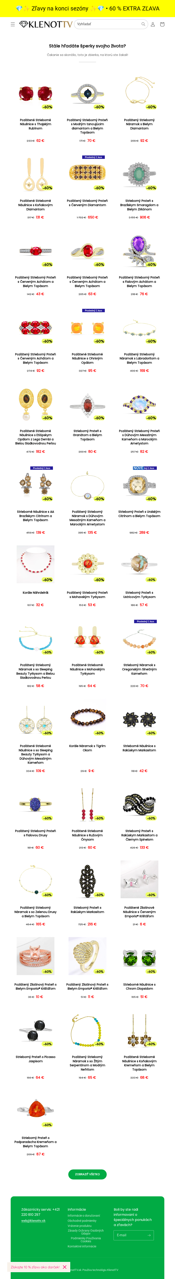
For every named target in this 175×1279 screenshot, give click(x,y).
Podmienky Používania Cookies (86, 1240)
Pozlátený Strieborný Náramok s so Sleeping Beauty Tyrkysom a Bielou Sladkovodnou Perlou (35, 671)
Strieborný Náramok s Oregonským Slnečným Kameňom (139, 669)
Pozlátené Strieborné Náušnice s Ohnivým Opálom (87, 358)
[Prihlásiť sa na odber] (149, 1235)
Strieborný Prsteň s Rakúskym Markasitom (87, 910)
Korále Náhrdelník (35, 593)
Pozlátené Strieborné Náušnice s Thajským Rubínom (35, 124)
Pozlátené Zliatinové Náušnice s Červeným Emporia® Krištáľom (139, 912)
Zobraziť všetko (87, 1174)
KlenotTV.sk (74, 1270)
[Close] (64, 1267)
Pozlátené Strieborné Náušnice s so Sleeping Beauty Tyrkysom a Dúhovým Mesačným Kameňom (35, 754)
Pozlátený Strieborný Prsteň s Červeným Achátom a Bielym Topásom (35, 281)
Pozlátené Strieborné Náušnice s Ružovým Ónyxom (87, 835)
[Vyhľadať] (143, 24)
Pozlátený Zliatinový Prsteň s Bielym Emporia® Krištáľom (36, 987)
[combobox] (111, 24)
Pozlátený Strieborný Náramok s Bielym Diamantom (139, 124)
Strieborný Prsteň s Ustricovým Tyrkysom (139, 595)
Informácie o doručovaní (84, 1215)
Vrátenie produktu (80, 1226)
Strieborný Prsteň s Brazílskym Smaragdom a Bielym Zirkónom (139, 205)
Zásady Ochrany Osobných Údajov (86, 1232)
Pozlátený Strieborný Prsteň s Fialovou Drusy (35, 833)
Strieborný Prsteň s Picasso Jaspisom (35, 1059)
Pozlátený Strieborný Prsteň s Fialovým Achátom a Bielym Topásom (139, 281)
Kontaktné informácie (82, 1246)
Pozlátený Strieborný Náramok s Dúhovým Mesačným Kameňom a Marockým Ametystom (87, 518)
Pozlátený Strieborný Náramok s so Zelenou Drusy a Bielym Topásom (36, 912)
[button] (13, 24)
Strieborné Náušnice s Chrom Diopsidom (139, 987)
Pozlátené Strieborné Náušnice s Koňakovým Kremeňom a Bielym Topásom (139, 1063)
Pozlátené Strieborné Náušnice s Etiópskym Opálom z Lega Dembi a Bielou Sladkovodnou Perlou (35, 437)
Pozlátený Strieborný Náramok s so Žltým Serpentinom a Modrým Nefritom (87, 1063)
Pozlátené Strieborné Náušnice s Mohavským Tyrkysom (87, 669)
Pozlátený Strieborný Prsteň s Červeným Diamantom (87, 203)
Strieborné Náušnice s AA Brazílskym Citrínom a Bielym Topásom (35, 516)
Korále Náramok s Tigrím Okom (87, 748)
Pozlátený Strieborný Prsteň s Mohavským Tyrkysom (87, 595)
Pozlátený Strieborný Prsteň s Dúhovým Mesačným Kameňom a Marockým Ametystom (139, 437)
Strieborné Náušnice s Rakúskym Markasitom (139, 748)
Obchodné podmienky (82, 1220)
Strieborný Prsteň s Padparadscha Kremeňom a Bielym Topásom (36, 1142)
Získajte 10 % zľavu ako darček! (35, 1267)
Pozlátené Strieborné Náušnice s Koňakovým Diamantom (35, 205)
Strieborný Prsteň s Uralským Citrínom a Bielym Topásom (139, 514)
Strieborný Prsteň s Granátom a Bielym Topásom (87, 435)
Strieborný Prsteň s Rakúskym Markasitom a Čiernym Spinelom (139, 835)
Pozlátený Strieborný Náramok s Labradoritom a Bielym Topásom (139, 358)
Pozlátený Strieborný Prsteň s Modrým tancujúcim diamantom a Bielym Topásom (87, 126)
